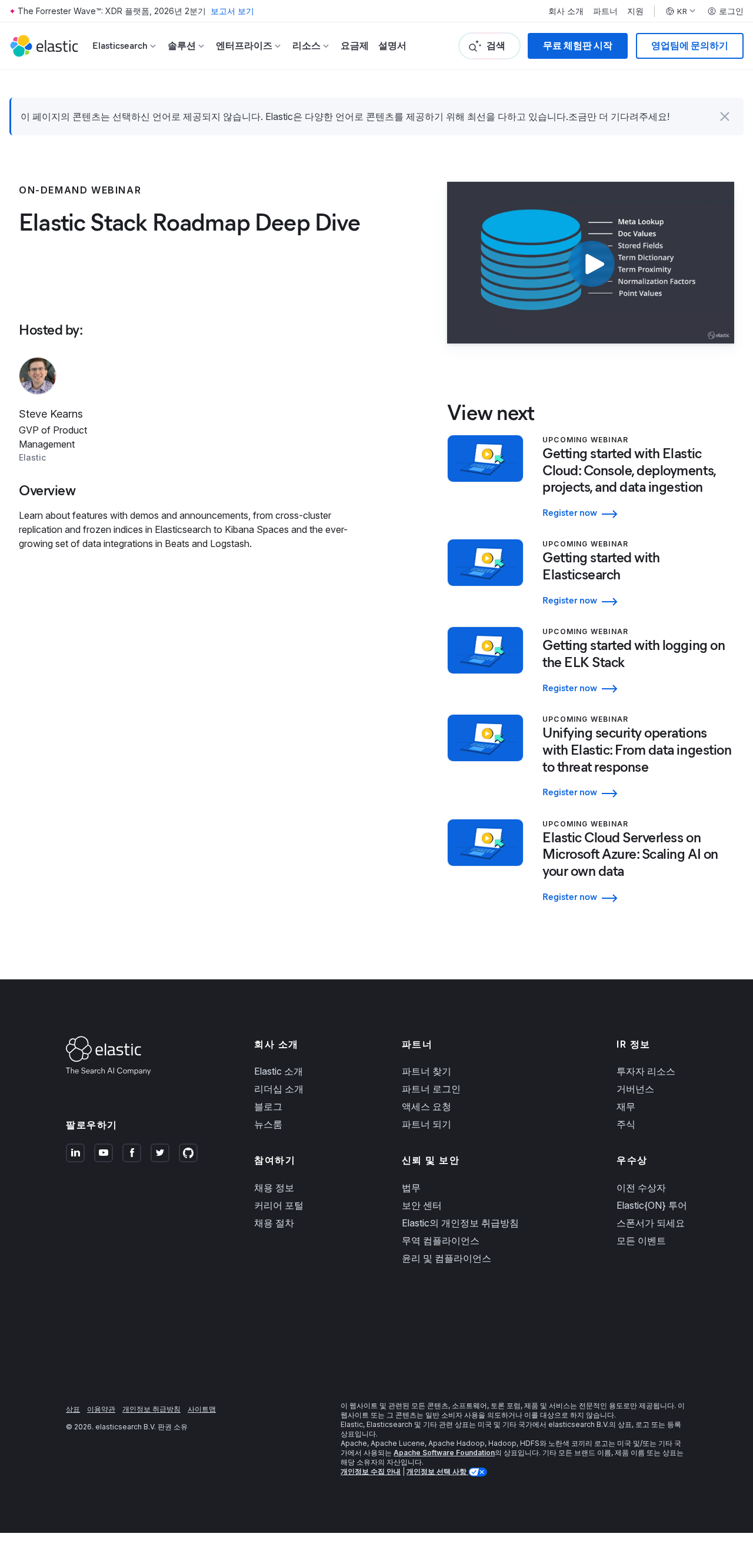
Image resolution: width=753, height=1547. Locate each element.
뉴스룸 (268, 1124)
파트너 (605, 11)
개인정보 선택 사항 (437, 1471)
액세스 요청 (426, 1106)
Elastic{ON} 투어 (652, 1205)
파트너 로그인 (431, 1089)
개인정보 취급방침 (151, 1409)
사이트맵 (202, 1409)
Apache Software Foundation (444, 1452)
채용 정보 (274, 1187)
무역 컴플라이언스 (440, 1240)
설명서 (392, 45)
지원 (635, 11)
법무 (411, 1187)
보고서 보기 (232, 11)
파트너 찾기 (426, 1071)
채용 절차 (274, 1223)
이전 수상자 (641, 1187)
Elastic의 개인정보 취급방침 (460, 1223)
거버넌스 (635, 1089)
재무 (626, 1106)
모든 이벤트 (641, 1240)
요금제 (355, 45)
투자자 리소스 (646, 1071)
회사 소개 (566, 11)
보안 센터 (422, 1205)
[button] (724, 116)
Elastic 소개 (278, 1071)
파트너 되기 (426, 1124)
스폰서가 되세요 (651, 1223)
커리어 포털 (279, 1205)
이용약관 (101, 1409)
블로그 (268, 1106)
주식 (626, 1124)
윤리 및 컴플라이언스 (446, 1258)
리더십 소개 (279, 1089)
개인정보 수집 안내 (371, 1471)
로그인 (731, 11)
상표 (73, 1409)
